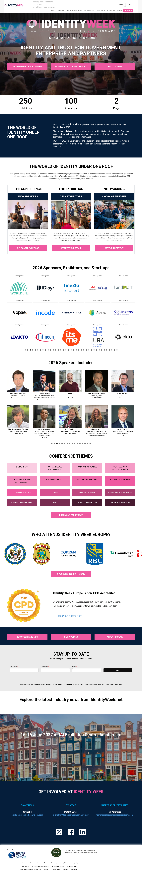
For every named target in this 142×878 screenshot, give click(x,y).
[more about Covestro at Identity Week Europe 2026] (124, 288)
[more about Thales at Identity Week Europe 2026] (45, 337)
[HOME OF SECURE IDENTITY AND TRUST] (13, 5)
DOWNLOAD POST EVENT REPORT (71, 66)
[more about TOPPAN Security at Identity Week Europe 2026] (72, 288)
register (128, 11)
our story (61, 10)
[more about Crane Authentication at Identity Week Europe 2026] (124, 312)
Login (129, 5)
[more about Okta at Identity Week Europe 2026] (19, 337)
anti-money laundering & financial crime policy (64, 863)
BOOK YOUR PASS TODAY (71, 515)
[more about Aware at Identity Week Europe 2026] (98, 312)
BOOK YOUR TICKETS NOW (70, 616)
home (53, 10)
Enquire (119, 10)
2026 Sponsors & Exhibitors (106, 10)
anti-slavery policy (41, 863)
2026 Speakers (89, 10)
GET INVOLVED (71, 637)
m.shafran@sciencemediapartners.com (71, 815)
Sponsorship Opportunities (27, 66)
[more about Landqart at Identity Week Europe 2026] (19, 288)
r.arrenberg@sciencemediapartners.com (114, 815)
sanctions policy (72, 866)
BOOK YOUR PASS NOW (27, 637)
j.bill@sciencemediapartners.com (27, 815)
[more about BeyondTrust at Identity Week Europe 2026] (98, 288)
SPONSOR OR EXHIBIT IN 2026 (71, 574)
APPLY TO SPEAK (114, 66)
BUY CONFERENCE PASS (28, 248)
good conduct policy (26, 863)
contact (65, 869)
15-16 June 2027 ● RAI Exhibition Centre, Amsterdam (71, 734)
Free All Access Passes (74, 10)
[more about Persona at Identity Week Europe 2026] (45, 312)
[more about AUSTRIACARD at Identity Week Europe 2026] (72, 337)
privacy (46, 869)
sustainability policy (58, 866)
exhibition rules (24, 866)
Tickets (120, 5)
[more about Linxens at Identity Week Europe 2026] (19, 312)
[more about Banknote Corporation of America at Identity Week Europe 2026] (98, 337)
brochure (74, 869)
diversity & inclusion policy (40, 866)
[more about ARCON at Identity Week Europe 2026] (72, 312)
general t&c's (56, 869)
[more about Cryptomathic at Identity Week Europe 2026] (124, 337)
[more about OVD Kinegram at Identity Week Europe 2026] (45, 288)
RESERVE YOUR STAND (71, 248)
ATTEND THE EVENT (114, 248)
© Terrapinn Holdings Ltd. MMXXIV (30, 869)
